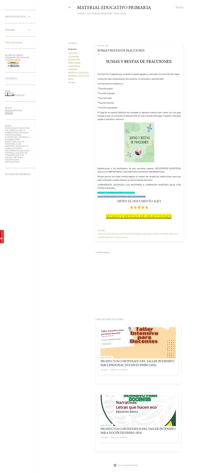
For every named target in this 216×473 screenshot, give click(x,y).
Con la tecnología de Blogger (128, 465)
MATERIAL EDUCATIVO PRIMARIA (114, 7)
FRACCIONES (74, 63)
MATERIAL (73, 69)
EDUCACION (74, 60)
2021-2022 (72, 53)
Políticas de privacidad (99, 13)
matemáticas (74, 66)
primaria (71, 82)
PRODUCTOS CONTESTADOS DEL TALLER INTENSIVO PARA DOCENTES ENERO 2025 (138, 431)
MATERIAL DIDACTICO (78, 73)
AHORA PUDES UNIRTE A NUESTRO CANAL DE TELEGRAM (121, 197)
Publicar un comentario (119, 370)
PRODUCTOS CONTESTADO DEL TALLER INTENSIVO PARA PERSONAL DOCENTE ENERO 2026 (137, 363)
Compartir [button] (72, 43)
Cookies (81, 13)
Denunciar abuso (13, 42)
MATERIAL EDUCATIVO (78, 76)
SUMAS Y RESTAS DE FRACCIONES (139, 216)
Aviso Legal (120, 13)
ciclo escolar (73, 56)
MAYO (71, 79)
